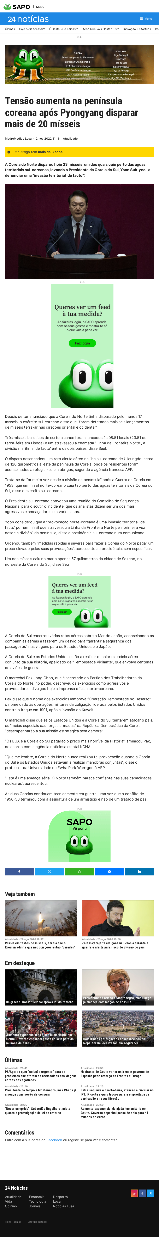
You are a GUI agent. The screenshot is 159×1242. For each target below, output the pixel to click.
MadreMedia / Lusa (18, 138)
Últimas (13, 1060)
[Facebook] (142, 1193)
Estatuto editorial (37, 1221)
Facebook (54, 1140)
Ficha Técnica (13, 1221)
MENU (40, 6)
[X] (150, 1193)
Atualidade (70, 138)
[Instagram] (134, 1193)
